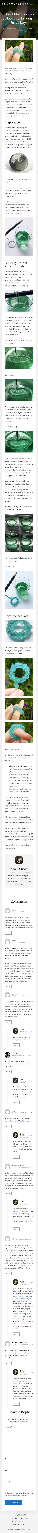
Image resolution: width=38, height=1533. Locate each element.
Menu (33, 4)
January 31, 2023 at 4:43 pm (22, 1167)
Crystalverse (15, 4)
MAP (28, 1314)
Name (7, 1459)
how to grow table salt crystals (22, 1298)
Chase (22, 1030)
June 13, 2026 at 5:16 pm (21, 911)
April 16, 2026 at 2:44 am (21, 996)
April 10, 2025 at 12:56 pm (21, 1055)
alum (14, 1314)
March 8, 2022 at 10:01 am (22, 1239)
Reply (8, 933)
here (31, 840)
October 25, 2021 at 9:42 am (22, 1344)
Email (7, 1470)
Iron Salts (7, 29)
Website (7, 1482)
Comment (8, 1427)
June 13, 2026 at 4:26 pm (21, 942)
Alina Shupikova (19, 1343)
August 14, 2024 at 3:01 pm (22, 1112)
